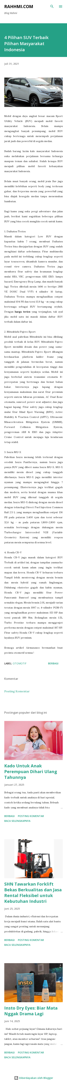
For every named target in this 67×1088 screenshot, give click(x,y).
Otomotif (19, 663)
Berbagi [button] (53, 663)
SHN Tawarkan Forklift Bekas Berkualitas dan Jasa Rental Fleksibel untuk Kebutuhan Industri (33, 892)
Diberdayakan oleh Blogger (35, 1078)
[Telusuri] (52, 6)
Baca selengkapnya (17, 821)
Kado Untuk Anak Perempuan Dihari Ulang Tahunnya (30, 771)
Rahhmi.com (18, 6)
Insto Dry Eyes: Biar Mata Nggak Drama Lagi (31, 1011)
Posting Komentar (17, 691)
